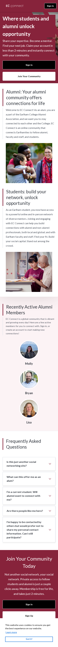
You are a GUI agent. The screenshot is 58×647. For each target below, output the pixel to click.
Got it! (29, 639)
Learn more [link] (11, 632)
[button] (29, 464)
